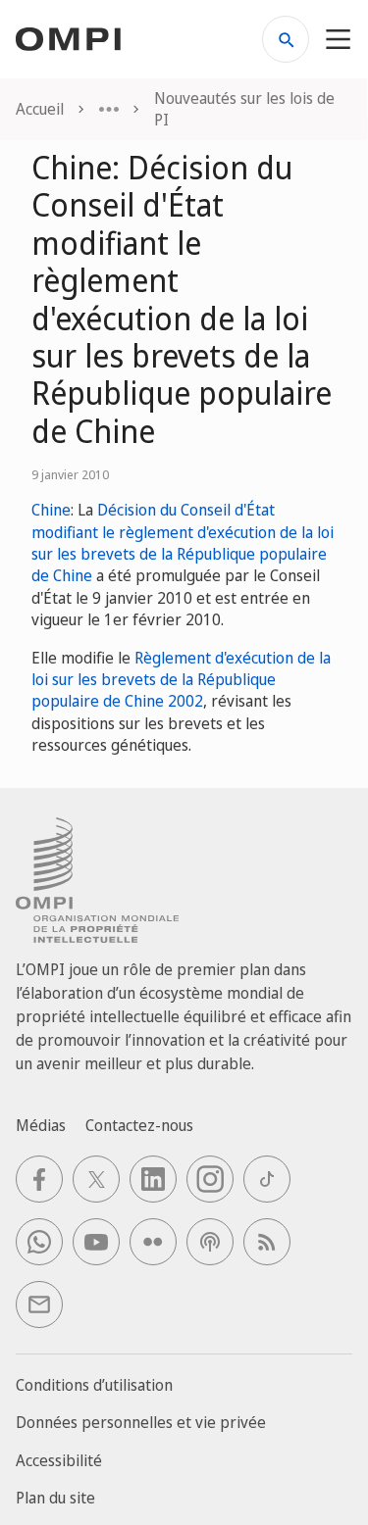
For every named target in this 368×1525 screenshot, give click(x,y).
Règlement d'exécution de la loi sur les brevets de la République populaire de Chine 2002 (181, 680)
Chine (51, 509)
